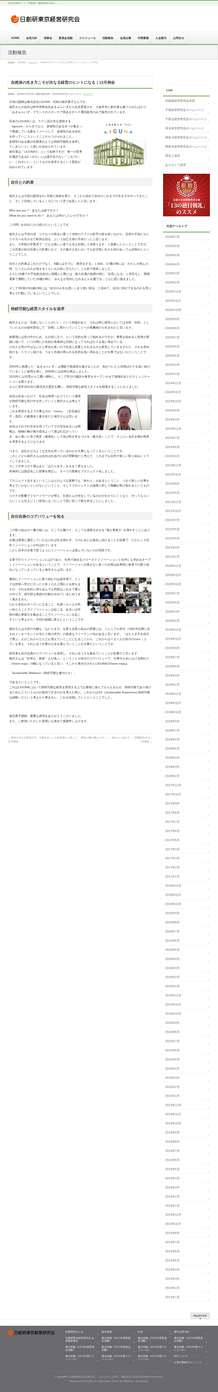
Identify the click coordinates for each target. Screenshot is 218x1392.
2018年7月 (172, 730)
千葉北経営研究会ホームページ (186, 119)
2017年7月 (172, 821)
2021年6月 (172, 529)
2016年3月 (172, 968)
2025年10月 (173, 310)
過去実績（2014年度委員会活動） (152, 1339)
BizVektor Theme (109, 1381)
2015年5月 (172, 1059)
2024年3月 (172, 419)
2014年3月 (172, 1187)
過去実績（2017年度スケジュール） (152, 1357)
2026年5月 (172, 255)
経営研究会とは (74, 1331)
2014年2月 (172, 1196)
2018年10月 (173, 712)
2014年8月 (172, 1141)
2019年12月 (173, 629)
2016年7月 (172, 931)
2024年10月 (173, 401)
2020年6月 (172, 602)
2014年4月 (172, 1178)
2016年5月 (172, 949)
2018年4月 (172, 757)
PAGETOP (200, 1315)
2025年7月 (172, 337)
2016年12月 (173, 885)
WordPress (90, 1381)
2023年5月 (172, 447)
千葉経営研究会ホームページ (184, 110)
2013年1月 (172, 1297)
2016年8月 (172, 922)
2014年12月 (173, 1105)
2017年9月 (172, 803)
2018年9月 (172, 721)
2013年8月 (172, 1233)
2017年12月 (173, 785)
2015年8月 (172, 1032)
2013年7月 (172, 1242)
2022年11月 (173, 474)
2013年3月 (172, 1278)
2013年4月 (172, 1269)
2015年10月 (173, 1013)
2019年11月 (173, 639)
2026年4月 (172, 264)
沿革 (140, 1331)
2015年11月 (173, 1004)
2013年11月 (173, 1223)
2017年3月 (172, 858)
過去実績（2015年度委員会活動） (188, 1339)
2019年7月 (172, 657)
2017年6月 (172, 831)
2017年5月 (172, 840)
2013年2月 (172, 1288)
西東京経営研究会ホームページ (186, 146)
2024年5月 (172, 410)
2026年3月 (172, 273)
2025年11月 (173, 300)
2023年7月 (172, 438)
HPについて (181, 1356)
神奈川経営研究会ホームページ (186, 137)
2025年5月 (172, 355)
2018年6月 (172, 739)
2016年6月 (172, 940)
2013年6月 (172, 1251)
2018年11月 (173, 703)
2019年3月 (172, 675)
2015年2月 (172, 1087)
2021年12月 (173, 502)
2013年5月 (172, 1260)
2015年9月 (172, 1022)
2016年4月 (172, 959)
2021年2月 (172, 556)
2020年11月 (173, 575)
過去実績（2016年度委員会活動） (79, 1348)
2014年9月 (172, 1132)
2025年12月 (173, 291)
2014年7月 (172, 1150)
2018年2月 (172, 776)
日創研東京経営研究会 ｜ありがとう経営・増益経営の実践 (104, 1376)
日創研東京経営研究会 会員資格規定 (79, 1339)
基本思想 (107, 1331)
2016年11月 (173, 894)
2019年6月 (172, 666)
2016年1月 (172, 986)
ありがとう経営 (175, 165)
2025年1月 (172, 374)
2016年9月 (172, 913)
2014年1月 (172, 1205)
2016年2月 (172, 977)
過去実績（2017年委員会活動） (116, 1348)
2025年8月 (172, 328)
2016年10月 (173, 904)
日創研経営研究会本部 (180, 100)
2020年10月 (173, 584)
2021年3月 (172, 547)
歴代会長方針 (181, 1331)
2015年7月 (172, 1041)
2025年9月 (172, 319)
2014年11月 (173, 1114)
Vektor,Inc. (129, 1381)
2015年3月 (172, 1077)
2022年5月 (172, 492)
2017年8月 (172, 812)
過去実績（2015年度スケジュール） (79, 1357)
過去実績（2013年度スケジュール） (152, 1348)
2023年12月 (173, 428)
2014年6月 (172, 1160)
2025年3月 (172, 364)
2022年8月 (172, 483)
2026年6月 (172, 246)
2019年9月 (172, 648)
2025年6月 (172, 346)
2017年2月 (172, 867)
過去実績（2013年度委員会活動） (116, 1339)
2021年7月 (172, 520)
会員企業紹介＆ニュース (188, 1362)
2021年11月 (173, 511)
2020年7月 (172, 593)
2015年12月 (173, 995)
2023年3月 (172, 456)
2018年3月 (172, 767)
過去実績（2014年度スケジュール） (188, 1348)
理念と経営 (172, 155)
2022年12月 (173, 465)
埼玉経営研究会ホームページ (184, 128)
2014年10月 (173, 1123)
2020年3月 (172, 611)
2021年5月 (172, 538)
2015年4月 (172, 1068)
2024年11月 (173, 392)
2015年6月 (172, 1050)
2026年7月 (172, 236)
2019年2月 (172, 684)
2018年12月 (173, 693)
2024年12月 (173, 383)
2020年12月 (173, 565)
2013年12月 (173, 1214)
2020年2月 (172, 620)
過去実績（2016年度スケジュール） (116, 1357)
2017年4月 (172, 849)
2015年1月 (172, 1096)
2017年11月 (173, 794)
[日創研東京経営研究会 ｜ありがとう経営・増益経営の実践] (46, 20)
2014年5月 (172, 1169)
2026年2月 (172, 282)
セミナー (88, 94)
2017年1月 (172, 876)
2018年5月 (172, 748)
